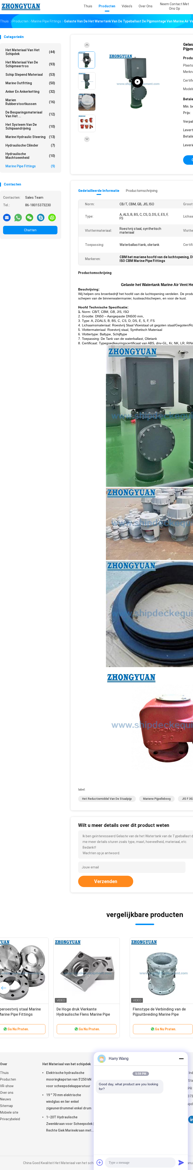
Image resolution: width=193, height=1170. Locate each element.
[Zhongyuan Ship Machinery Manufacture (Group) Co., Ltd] (20, 7)
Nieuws (5, 1099)
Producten (8, 1079)
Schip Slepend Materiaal (30, 74)
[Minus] (181, 1058)
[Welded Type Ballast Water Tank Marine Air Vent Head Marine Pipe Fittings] (137, 82)
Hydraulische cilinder (30, 145)
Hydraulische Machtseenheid (30, 156)
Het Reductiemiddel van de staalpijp (107, 798)
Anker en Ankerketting (30, 91)
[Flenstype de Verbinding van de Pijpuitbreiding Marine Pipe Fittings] (37, 971)
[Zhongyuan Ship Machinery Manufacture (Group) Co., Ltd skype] (40, 217)
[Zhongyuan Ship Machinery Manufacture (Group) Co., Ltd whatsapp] (18, 217)
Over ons (6, 1092)
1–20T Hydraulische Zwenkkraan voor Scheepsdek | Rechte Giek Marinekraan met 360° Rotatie (70, 1124)
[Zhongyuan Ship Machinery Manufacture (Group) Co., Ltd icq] (52, 217)
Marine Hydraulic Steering (30, 137)
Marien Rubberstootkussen (30, 102)
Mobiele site (9, 1112)
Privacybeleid (10, 1119)
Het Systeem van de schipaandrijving (30, 126)
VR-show (7, 1086)
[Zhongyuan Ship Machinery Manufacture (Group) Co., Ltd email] (7, 217)
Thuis (4, 1073)
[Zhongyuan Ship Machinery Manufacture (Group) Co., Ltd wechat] (29, 217)
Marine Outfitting (30, 83)
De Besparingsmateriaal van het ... (30, 114)
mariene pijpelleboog (157, 798)
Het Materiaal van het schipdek (30, 52)
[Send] (181, 1162)
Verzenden (105, 881)
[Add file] (99, 1162)
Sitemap (6, 1106)
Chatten (30, 230)
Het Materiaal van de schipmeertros (30, 64)
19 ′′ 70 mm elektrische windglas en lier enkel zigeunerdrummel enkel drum (68, 1101)
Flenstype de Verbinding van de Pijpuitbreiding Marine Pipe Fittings (33, 1014)
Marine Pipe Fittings (30, 166)
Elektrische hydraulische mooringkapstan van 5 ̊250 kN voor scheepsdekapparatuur (68, 1079)
